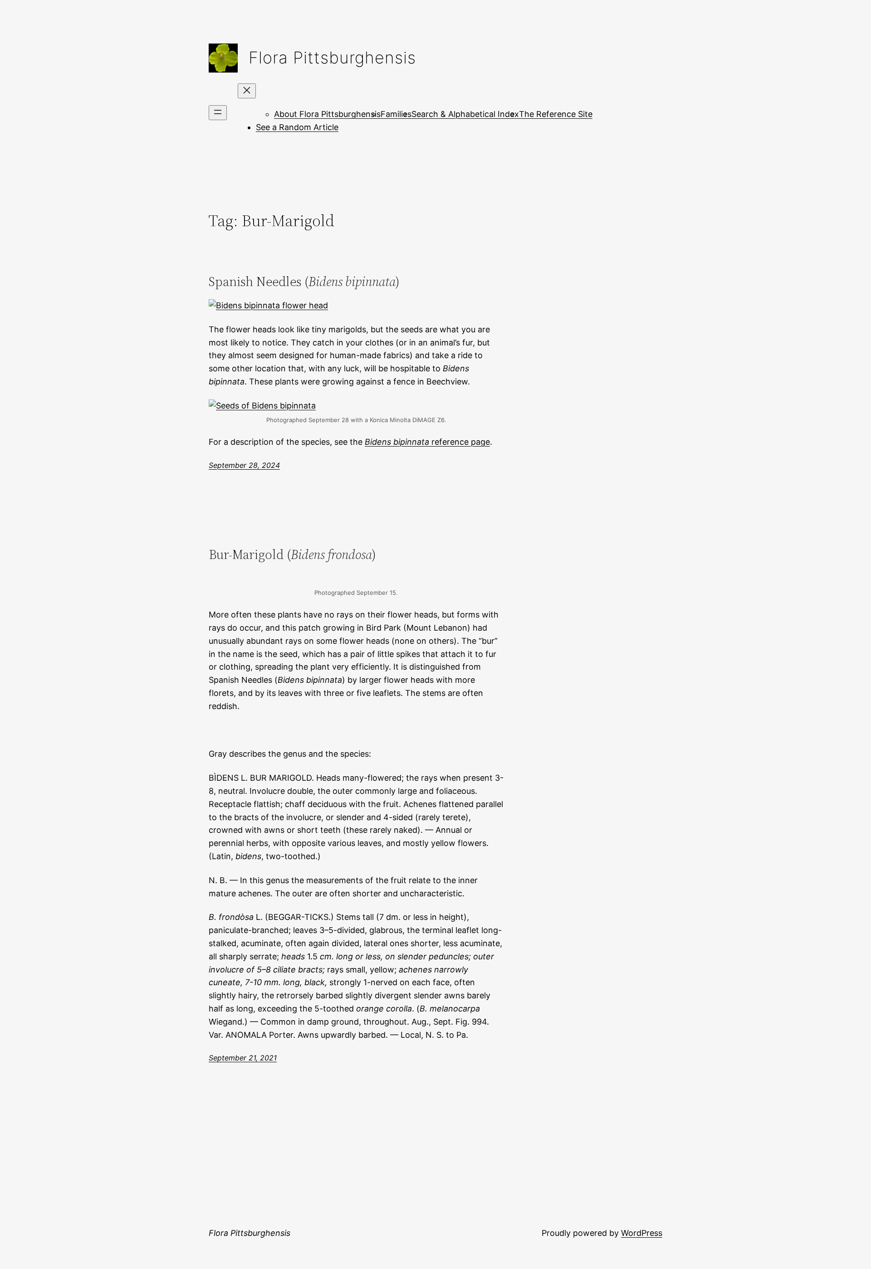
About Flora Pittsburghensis (327, 114)
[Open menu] (218, 112)
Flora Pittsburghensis (332, 58)
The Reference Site (555, 114)
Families (396, 114)
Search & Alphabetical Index (465, 114)
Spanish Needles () (304, 281)
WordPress (641, 1233)
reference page (427, 442)
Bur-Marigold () (292, 554)
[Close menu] (247, 90)
